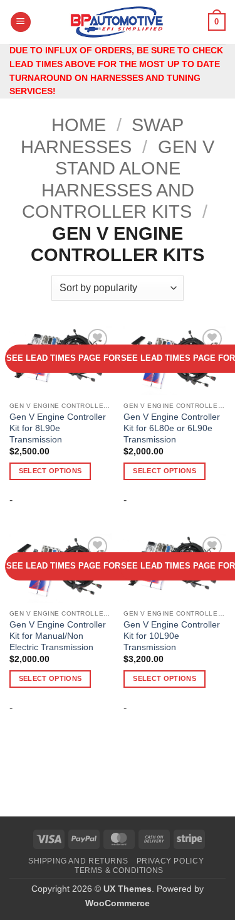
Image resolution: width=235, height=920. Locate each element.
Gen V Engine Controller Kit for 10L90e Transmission (171, 635)
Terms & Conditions (119, 870)
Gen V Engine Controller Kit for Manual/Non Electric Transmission (57, 635)
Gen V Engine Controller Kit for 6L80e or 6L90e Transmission (171, 428)
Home (78, 125)
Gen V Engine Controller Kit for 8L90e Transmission (57, 428)
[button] (21, 22)
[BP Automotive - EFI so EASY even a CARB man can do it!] (117, 22)
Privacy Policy (170, 861)
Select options (50, 470)
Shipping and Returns (78, 861)
